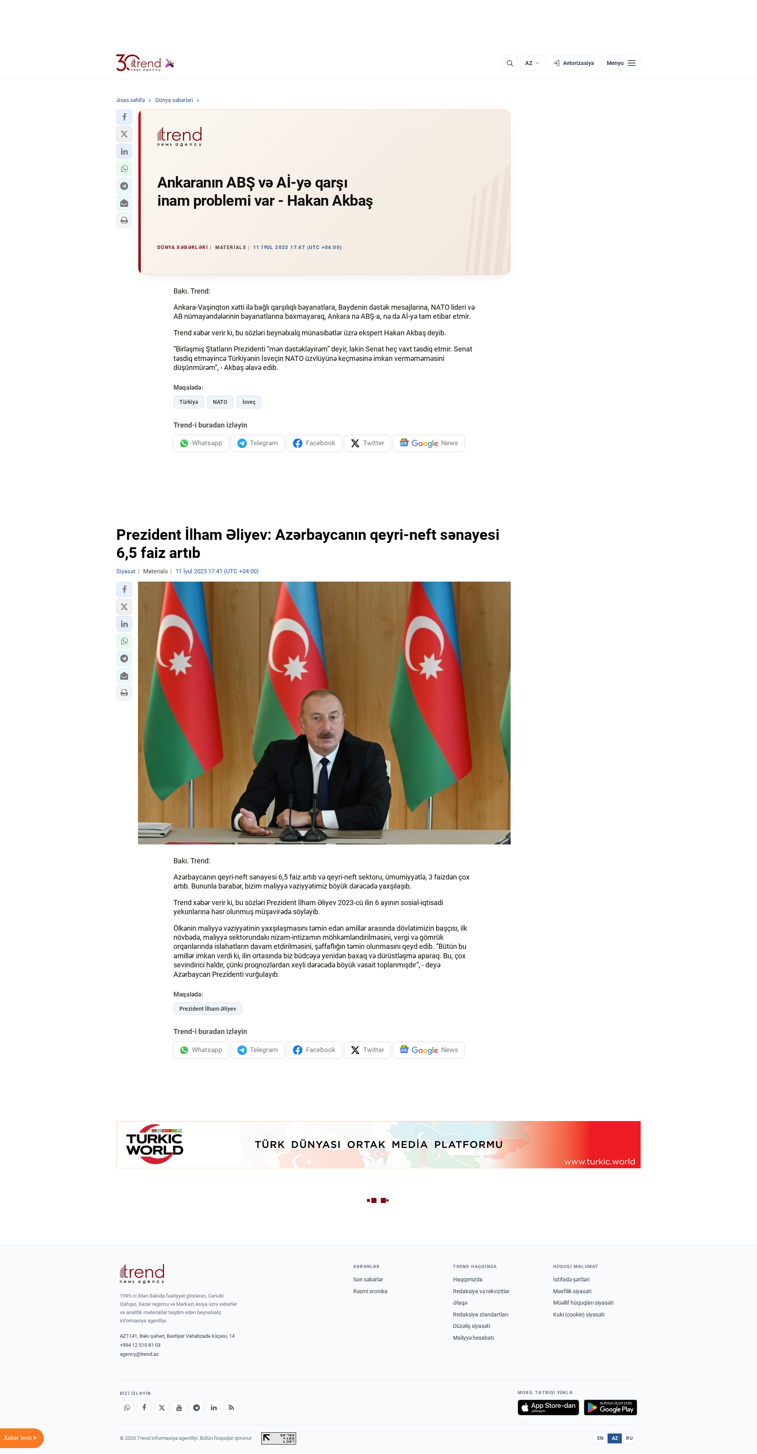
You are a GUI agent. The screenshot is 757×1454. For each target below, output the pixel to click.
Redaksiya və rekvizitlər (481, 1291)
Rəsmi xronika (370, 1291)
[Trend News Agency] (142, 1274)
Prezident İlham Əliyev (207, 1009)
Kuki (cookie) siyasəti (578, 1314)
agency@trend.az (139, 1354)
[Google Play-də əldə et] (610, 1407)
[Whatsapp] (127, 1407)
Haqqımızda (468, 1279)
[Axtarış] (510, 63)
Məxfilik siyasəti (572, 1291)
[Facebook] (144, 1407)
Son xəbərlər (368, 1279)
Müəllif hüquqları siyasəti (583, 1303)
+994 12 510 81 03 (140, 1345)
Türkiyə (188, 402)
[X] (162, 1407)
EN (600, 1438)
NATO (220, 402)
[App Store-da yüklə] (548, 1407)
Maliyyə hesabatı (473, 1338)
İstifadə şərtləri (571, 1279)
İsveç (248, 402)
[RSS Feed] (231, 1407)
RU (629, 1438)
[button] (124, 117)
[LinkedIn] (214, 1407)
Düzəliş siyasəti (471, 1326)
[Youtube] (179, 1407)
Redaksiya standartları (480, 1314)
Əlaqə (460, 1303)
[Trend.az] (145, 63)
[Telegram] (196, 1407)
